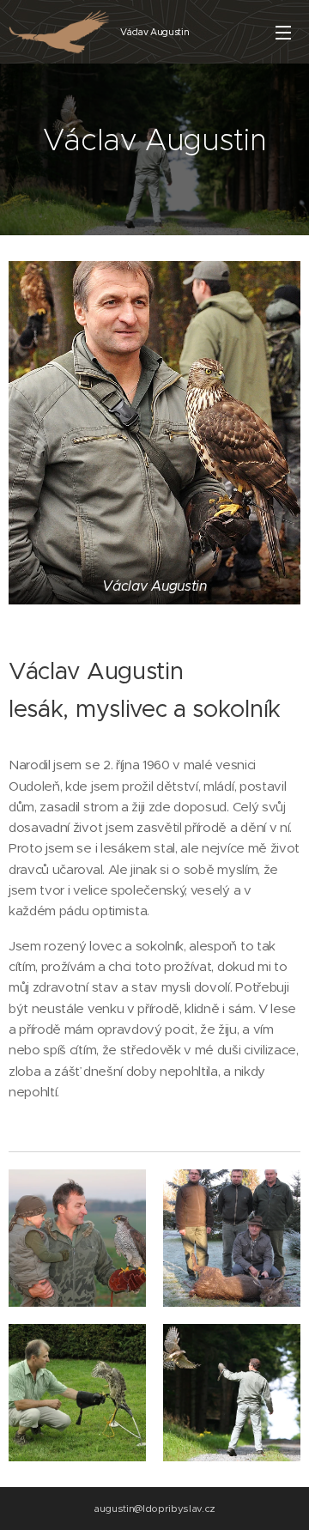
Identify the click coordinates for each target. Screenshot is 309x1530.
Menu (283, 32)
